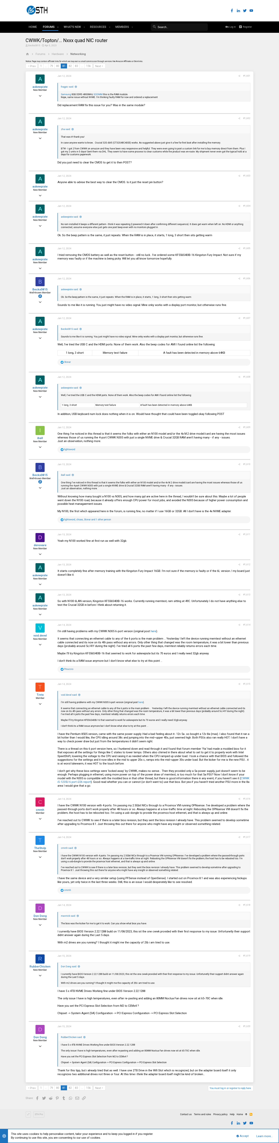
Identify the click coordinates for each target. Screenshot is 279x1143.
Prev (33, 66)
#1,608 (246, 377)
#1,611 (246, 534)
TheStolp (40, 848)
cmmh (40, 809)
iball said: (66, 475)
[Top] (246, 1114)
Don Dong (40, 916)
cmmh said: (67, 848)
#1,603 (246, 175)
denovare (40, 545)
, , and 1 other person (87, 519)
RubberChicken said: (71, 1037)
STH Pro (39, 1114)
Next (98, 66)
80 (57, 66)
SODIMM (98, 94)
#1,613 (246, 594)
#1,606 (246, 278)
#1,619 (246, 955)
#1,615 (246, 684)
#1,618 (246, 905)
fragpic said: (67, 86)
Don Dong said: (69, 966)
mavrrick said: (68, 916)
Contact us (186, 1114)
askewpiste (40, 87)
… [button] (46, 66)
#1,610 (246, 464)
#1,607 (246, 318)
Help (232, 1114)
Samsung (66, 94)
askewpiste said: (70, 217)
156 (88, 66)
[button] (58, 27)
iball (40, 438)
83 (76, 66)
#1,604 (246, 206)
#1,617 (246, 837)
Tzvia (40, 694)
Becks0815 (34, 45)
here (153, 631)
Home (240, 1114)
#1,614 (246, 624)
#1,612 (246, 564)
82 (70, 66)
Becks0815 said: (70, 329)
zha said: (66, 129)
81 (63, 66)
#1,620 (246, 1026)
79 (51, 66)
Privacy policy (220, 1114)
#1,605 (246, 248)
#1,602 (246, 118)
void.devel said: (69, 695)
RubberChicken (40, 966)
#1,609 (246, 427)
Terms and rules (202, 1114)
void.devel (40, 635)
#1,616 (246, 798)
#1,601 (246, 75)
